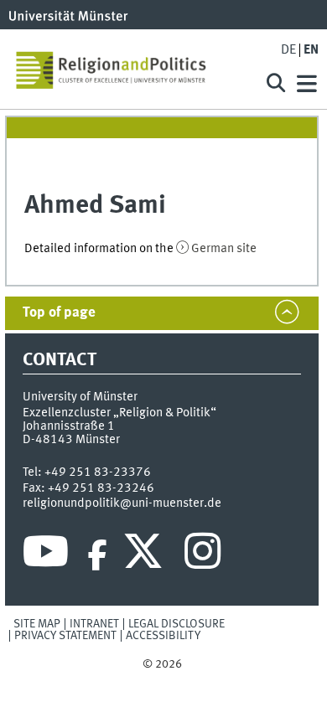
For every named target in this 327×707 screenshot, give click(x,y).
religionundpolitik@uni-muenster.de (122, 503)
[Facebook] (97, 555)
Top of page (59, 313)
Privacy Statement (65, 636)
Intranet (94, 624)
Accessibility (163, 636)
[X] (145, 555)
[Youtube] (46, 555)
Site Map (36, 624)
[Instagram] (202, 555)
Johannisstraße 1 (69, 426)
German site (224, 248)
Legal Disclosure (176, 624)
